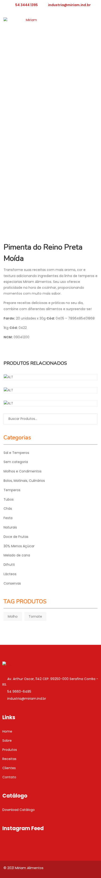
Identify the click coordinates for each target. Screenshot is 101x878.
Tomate (35, 616)
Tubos (9, 499)
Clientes (9, 768)
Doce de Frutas (16, 536)
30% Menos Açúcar (19, 546)
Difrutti (9, 564)
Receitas (9, 758)
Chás (8, 508)
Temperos (29, 84)
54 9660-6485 (19, 691)
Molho (13, 616)
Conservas (12, 583)
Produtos (9, 749)
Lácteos (10, 574)
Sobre (7, 740)
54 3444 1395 (26, 5)
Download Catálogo (18, 809)
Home (7, 731)
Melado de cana (17, 555)
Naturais (10, 527)
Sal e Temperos (16, 452)
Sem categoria (16, 462)
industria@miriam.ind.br (69, 5)
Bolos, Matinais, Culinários (24, 480)
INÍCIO (11, 84)
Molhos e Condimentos (23, 471)
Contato (9, 777)
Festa (8, 518)
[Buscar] (90, 419)
